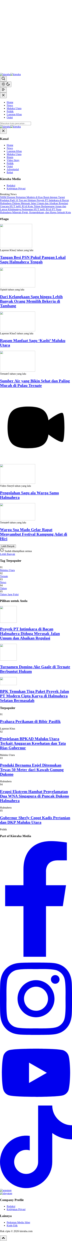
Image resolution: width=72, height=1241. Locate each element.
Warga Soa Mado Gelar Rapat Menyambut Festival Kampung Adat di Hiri (33, 534)
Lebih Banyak (8, 546)
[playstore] (6, 1193)
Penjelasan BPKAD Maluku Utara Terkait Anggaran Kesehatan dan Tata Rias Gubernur (33, 743)
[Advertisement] (36, 36)
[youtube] (36, 1103)
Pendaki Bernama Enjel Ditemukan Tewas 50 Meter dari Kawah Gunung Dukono (32, 769)
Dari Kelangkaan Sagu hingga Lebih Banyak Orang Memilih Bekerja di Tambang (31, 301)
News (3, 582)
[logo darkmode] (15, 74)
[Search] (3, 79)
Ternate (4, 576)
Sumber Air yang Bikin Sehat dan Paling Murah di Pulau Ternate (35, 383)
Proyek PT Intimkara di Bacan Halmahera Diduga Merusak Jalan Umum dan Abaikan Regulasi (30, 633)
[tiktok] (36, 1187)
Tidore (3, 588)
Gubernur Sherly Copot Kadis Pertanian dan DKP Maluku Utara (35, 820)
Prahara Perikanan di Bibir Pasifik (30, 721)
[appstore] (6, 1190)
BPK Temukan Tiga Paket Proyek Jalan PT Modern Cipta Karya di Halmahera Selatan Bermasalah (34, 696)
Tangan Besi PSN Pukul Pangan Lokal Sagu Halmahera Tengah (33, 259)
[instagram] (36, 1039)
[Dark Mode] (5, 84)
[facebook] (36, 955)
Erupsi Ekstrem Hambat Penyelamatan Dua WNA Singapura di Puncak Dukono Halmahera (34, 796)
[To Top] (3, 1238)
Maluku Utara (7, 570)
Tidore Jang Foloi (9, 594)
